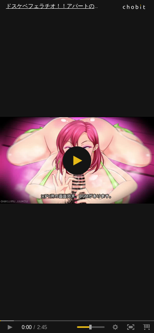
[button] (77, 160)
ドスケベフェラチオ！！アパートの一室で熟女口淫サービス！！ (80, 6)
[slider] (77, 320)
